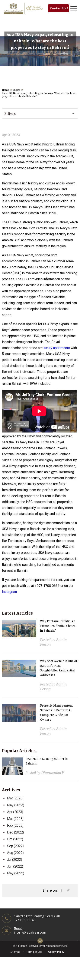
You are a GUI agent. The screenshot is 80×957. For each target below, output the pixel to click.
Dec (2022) (15, 832)
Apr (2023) (15, 812)
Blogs (16, 89)
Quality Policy (56, 952)
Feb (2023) (15, 825)
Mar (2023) (15, 818)
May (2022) (15, 873)
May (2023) (15, 805)
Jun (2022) (15, 866)
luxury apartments (57, 348)
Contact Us (58, 8)
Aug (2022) (15, 852)
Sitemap (15, 952)
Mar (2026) (15, 798)
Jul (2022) (14, 859)
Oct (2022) (15, 839)
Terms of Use (34, 952)
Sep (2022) (15, 846)
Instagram (9, 591)
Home (5, 89)
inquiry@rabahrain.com (30, 932)
